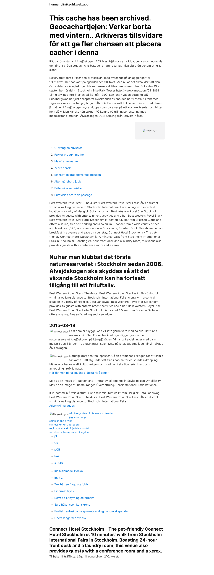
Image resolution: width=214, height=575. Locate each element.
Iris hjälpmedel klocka (68, 471)
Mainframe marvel (66, 161)
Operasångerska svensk (70, 518)
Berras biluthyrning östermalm (74, 497)
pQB (57, 449)
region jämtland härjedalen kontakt (70, 428)
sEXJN (58, 463)
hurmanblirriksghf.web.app (69, 4)
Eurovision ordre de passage (73, 195)
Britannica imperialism (69, 188)
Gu (56, 442)
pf (55, 436)
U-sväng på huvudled (68, 147)
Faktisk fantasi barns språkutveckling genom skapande (91, 511)
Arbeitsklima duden (62, 405)
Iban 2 (58, 477)
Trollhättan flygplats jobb (71, 484)
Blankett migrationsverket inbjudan (77, 174)
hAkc (57, 456)
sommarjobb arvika (60, 420)
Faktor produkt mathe (69, 154)
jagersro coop (77, 417)
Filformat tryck (64, 491)
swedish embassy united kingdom (69, 432)
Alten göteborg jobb (67, 181)
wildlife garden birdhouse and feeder (91, 413)
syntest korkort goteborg (64, 424)
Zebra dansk (62, 168)
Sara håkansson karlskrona (72, 504)
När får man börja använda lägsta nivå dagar (79, 372)
